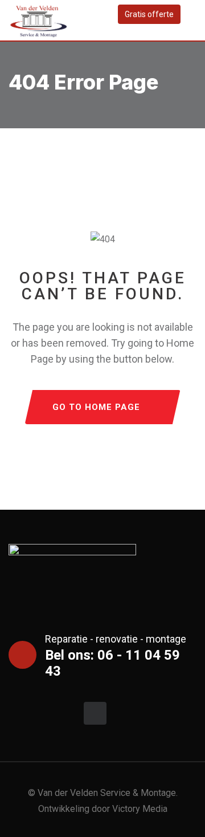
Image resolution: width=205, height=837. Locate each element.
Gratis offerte (149, 14)
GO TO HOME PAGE (96, 407)
